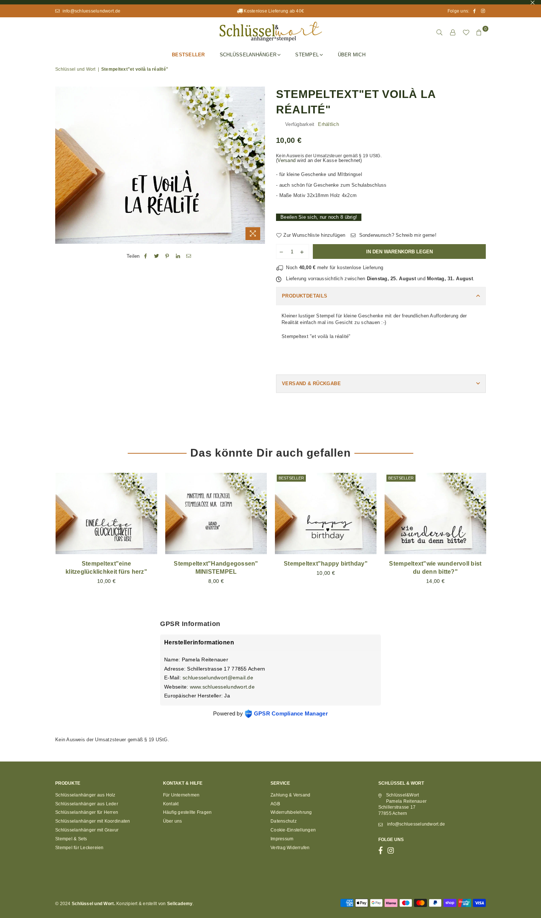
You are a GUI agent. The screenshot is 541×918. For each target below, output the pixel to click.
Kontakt (171, 803)
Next (497, 536)
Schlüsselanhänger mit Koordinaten (92, 821)
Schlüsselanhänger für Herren (86, 812)
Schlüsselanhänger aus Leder (86, 803)
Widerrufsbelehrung (291, 812)
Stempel (307, 54)
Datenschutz (283, 821)
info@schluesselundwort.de (90, 11)
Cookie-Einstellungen (293, 830)
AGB (275, 803)
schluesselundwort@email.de (218, 677)
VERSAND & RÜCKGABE (311, 383)
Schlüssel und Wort (75, 69)
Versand (286, 160)
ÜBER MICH (351, 54)
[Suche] (439, 32)
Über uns (172, 821)
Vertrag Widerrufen (290, 847)
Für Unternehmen (181, 795)
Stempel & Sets (71, 838)
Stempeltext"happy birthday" (326, 563)
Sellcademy (180, 903)
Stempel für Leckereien (79, 847)
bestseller (291, 478)
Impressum (281, 838)
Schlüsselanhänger (248, 54)
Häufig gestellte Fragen (187, 812)
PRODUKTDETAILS (304, 296)
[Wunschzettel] (466, 32)
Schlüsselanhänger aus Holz (85, 795)
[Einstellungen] (452, 32)
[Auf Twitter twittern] (156, 256)
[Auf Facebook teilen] (146, 256)
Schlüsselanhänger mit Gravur (87, 830)
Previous (43, 536)
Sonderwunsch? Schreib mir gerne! (396, 235)
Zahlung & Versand (290, 795)
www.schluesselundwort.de (222, 687)
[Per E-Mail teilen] (189, 256)
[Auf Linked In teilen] (178, 256)
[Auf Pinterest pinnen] (167, 256)
